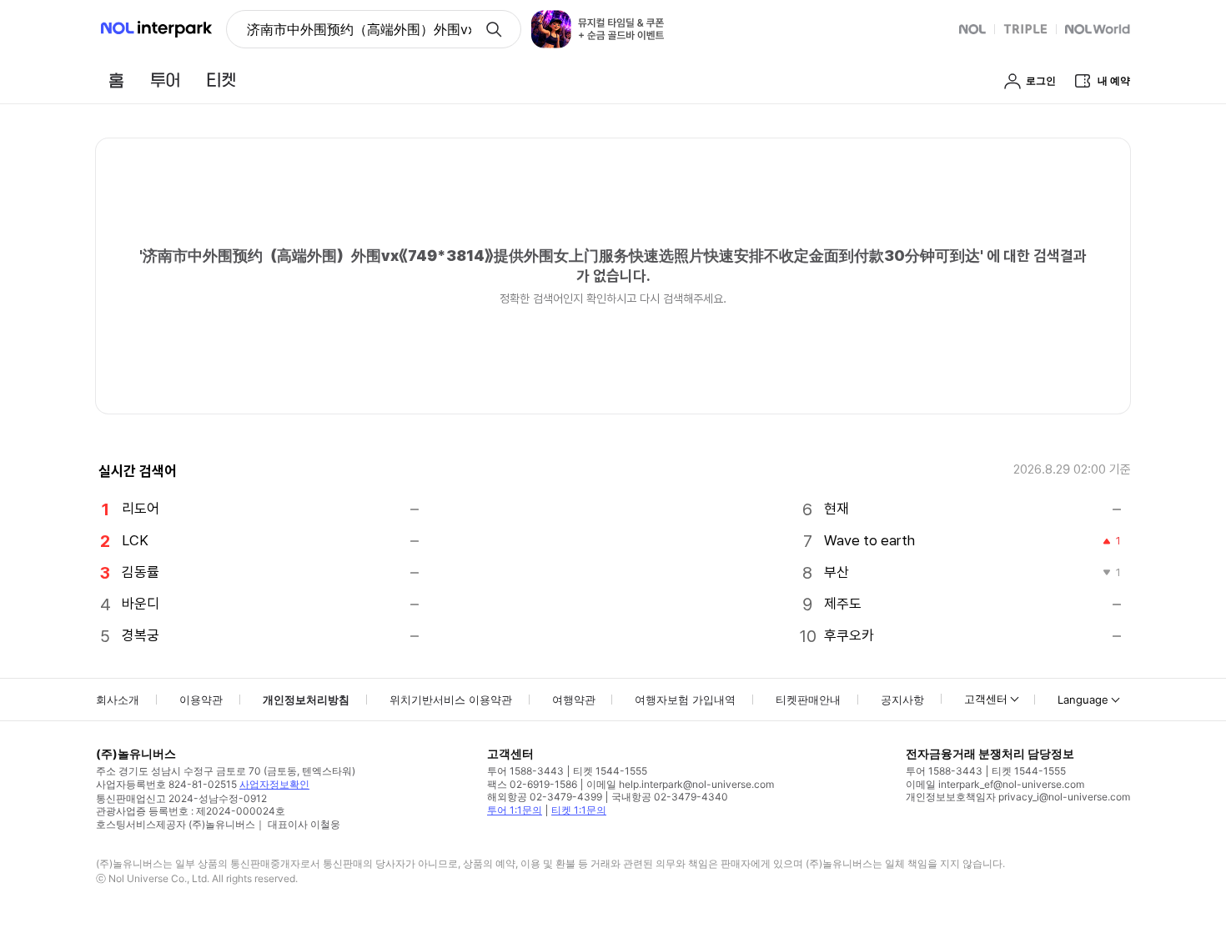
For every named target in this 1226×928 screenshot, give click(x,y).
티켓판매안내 (808, 699)
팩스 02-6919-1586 (532, 784)
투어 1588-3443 (525, 771)
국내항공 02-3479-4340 (669, 796)
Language (1083, 699)
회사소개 (117, 699)
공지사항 (902, 699)
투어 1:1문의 (514, 810)
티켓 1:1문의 (578, 810)
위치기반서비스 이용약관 (450, 699)
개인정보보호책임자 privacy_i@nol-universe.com (1018, 796)
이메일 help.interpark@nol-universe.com (680, 784)
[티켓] (221, 80)
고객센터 (985, 698)
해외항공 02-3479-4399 (544, 796)
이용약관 (201, 699)
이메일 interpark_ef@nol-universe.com (995, 784)
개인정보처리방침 (306, 699)
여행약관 (573, 699)
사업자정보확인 (274, 784)
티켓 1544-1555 (610, 771)
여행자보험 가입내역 (685, 699)
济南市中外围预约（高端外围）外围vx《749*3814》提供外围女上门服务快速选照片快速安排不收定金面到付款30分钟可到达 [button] (359, 29)
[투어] (164, 80)
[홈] (116, 80)
